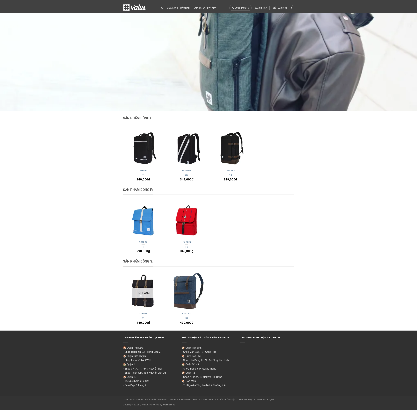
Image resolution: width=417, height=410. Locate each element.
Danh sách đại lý (265, 399)
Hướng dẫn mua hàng (156, 399)
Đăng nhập (261, 8)
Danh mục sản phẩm (133, 399)
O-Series (143, 171)
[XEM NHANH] (143, 148)
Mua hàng (172, 8)
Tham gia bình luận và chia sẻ (260, 337)
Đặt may (211, 8)
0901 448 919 (241, 8)
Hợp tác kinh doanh (203, 399)
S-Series (143, 314)
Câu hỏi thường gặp (225, 399)
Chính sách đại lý (246, 399)
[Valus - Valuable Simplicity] (139, 6)
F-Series (143, 242)
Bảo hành (185, 8)
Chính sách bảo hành (180, 399)
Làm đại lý (199, 8)
